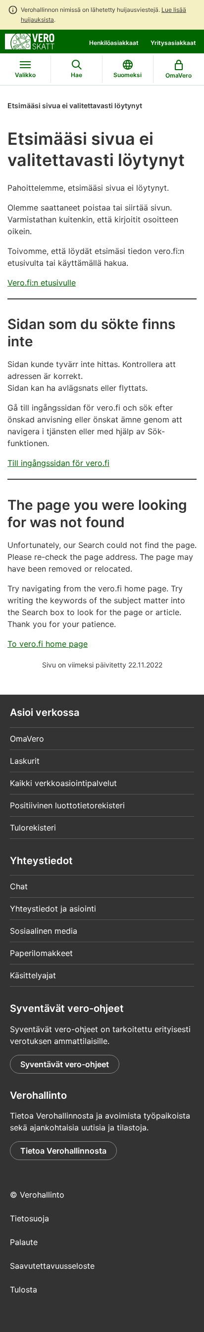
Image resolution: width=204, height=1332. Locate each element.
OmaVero (27, 739)
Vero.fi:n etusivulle (41, 283)
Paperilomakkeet (41, 953)
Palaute (24, 1242)
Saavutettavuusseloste (52, 1266)
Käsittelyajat (33, 975)
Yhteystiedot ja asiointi (53, 909)
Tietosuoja (29, 1218)
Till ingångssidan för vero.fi (58, 463)
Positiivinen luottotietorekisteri (67, 805)
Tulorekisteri (33, 827)
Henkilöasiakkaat (114, 42)
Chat (19, 886)
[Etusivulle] (29, 40)
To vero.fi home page (47, 644)
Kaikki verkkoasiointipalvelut (63, 783)
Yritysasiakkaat (173, 42)
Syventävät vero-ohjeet (64, 1064)
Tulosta (23, 1289)
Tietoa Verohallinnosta (63, 1151)
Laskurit (25, 761)
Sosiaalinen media (43, 931)
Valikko (25, 75)
